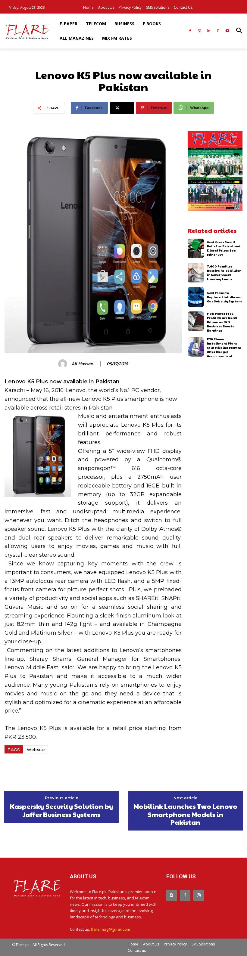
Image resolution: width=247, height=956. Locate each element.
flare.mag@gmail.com (110, 929)
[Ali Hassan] (63, 363)
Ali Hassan (82, 364)
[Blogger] (171, 895)
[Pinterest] (217, 31)
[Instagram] (199, 31)
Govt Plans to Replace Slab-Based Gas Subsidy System (224, 297)
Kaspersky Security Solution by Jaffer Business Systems (61, 810)
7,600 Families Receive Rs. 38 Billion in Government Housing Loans (224, 272)
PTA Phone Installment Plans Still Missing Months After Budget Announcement (224, 347)
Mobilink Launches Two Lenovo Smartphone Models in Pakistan (185, 814)
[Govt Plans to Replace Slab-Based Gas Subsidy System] (196, 297)
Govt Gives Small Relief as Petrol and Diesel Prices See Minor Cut (223, 248)
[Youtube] (227, 31)
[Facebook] (190, 31)
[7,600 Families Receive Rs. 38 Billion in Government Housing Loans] (196, 273)
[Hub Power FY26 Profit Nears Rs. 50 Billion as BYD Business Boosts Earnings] (196, 321)
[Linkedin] (208, 31)
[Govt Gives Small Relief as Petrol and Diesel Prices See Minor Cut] (196, 248)
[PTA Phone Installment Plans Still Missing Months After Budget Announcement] (196, 347)
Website (36, 749)
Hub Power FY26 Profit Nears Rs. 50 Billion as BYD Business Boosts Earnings (222, 322)
